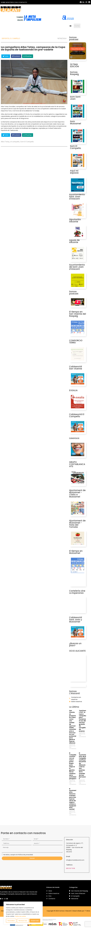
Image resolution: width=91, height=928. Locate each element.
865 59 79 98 (70, 868)
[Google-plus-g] (83, 2)
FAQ (16, 2)
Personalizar (11, 920)
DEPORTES (6, 38)
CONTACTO (23, 2)
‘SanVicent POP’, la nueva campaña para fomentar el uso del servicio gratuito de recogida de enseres (82, 721)
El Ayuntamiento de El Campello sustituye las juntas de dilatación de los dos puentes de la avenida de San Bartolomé (82, 766)
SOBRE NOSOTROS (7, 2)
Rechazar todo (23, 920)
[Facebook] (81, 2)
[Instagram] (86, 2)
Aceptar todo (35, 920)
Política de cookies (20, 916)
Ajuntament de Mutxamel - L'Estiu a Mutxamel (77, 493)
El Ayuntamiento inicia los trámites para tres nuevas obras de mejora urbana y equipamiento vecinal (72, 799)
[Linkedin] (89, 2)
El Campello (15, 38)
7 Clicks (87, 911)
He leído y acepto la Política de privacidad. (18, 855)
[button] (70, 25)
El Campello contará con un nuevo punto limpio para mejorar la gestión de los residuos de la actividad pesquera (72, 766)
